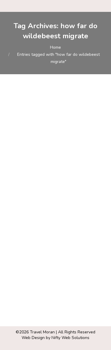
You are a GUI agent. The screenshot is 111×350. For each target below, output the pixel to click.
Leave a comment (60, 185)
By (60, 179)
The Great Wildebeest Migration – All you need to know (50, 160)
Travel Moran (42, 332)
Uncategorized (27, 179)
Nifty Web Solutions (70, 338)
